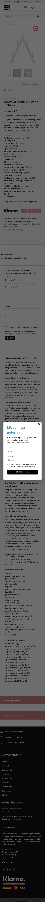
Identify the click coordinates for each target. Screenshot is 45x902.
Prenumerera (22, 472)
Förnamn (10, 456)
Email (8, 448)
